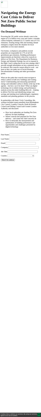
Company (4, 147)
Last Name (5, 139)
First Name (5, 135)
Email (3, 143)
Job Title (4, 152)
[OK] (38, 414)
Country (4, 156)
